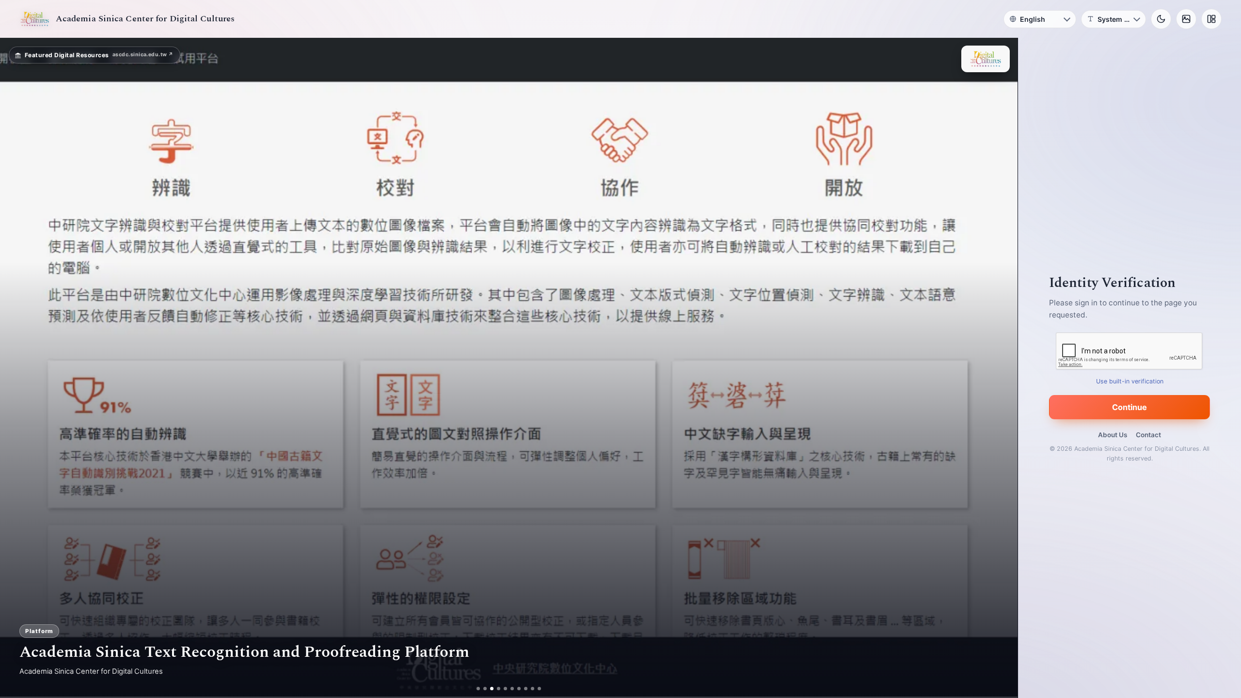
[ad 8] (525, 688)
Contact (1148, 435)
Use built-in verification (1129, 381)
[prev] (17, 368)
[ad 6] (512, 688)
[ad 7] (519, 688)
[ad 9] (532, 688)
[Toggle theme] (1161, 19)
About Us (1112, 435)
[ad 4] (498, 688)
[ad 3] (491, 688)
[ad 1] (478, 688)
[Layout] (1211, 19)
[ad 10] (539, 688)
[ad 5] (505, 688)
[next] (1000, 368)
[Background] (1186, 19)
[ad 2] (485, 688)
